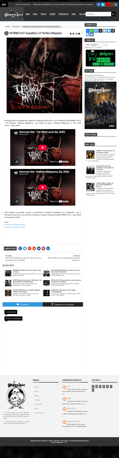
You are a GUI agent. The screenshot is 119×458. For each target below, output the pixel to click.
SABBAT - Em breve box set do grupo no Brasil (105, 151)
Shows (43, 14)
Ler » (64, 394)
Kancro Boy (71, 408)
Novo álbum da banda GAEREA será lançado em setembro (105, 167)
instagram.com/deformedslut (14, 227)
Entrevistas (63, 14)
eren (68, 386)
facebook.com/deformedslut (14, 225)
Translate (98, 47)
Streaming (15, 26)
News (35, 14)
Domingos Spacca (73, 421)
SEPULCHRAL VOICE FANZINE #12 (94, 75)
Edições (52, 14)
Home (28, 14)
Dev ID (65, 442)
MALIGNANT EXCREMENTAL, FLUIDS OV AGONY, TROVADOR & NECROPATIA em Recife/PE (54, 4)
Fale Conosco (84, 14)
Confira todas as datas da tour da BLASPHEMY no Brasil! (104, 184)
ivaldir (69, 398)
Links (74, 14)
